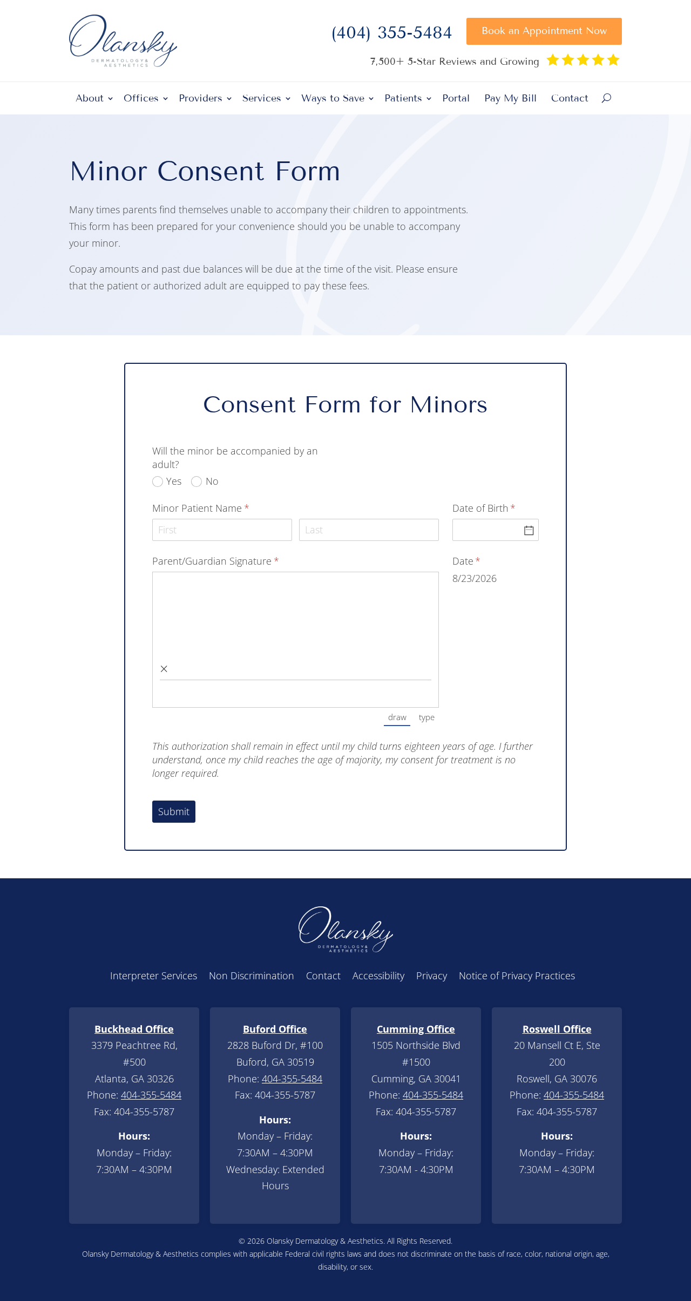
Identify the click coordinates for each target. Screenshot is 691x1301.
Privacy (431, 977)
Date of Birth (495, 508)
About (90, 99)
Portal (456, 99)
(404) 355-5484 (391, 36)
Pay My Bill (510, 99)
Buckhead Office (134, 1028)
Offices (141, 99)
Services (261, 99)
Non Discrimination (251, 977)
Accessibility (378, 977)
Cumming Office (416, 1028)
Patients (403, 99)
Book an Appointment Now (544, 31)
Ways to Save (332, 99)
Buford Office (275, 1028)
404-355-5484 (151, 1094)
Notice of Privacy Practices (517, 977)
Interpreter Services (153, 977)
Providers (200, 99)
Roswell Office (557, 1028)
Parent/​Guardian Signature (233, 560)
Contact (569, 99)
